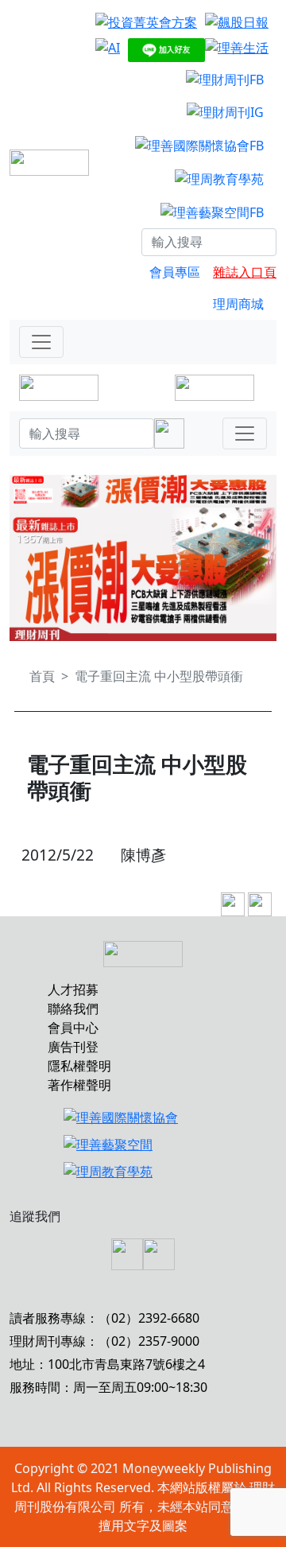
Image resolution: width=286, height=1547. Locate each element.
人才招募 (73, 989)
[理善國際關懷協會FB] (199, 144)
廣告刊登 (73, 1046)
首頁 (42, 676)
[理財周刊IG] (225, 112)
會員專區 (174, 272)
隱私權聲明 (79, 1066)
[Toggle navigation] (41, 342)
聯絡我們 (73, 1008)
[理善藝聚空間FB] (212, 211)
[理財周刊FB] (224, 78)
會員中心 (73, 1027)
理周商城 (238, 304)
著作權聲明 (79, 1085)
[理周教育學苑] (219, 178)
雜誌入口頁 (244, 272)
